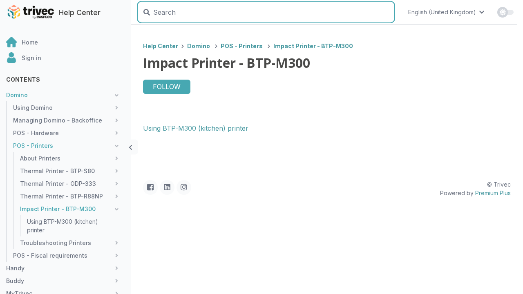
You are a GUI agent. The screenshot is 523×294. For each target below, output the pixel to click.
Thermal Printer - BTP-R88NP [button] (61, 196)
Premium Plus (493, 192)
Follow (167, 86)
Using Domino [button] (33, 107)
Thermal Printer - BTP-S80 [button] (57, 170)
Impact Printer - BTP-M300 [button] (58, 208)
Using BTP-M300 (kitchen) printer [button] (62, 226)
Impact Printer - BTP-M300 (313, 45)
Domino (198, 45)
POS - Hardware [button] (36, 132)
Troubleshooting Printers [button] (55, 242)
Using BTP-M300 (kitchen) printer (195, 128)
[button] (68, 57)
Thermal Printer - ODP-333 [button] (58, 183)
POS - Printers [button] (33, 145)
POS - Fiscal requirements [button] (50, 255)
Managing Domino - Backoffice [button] (57, 120)
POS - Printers (242, 45)
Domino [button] (17, 94)
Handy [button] (15, 268)
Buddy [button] (15, 280)
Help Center (160, 45)
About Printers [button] (40, 158)
